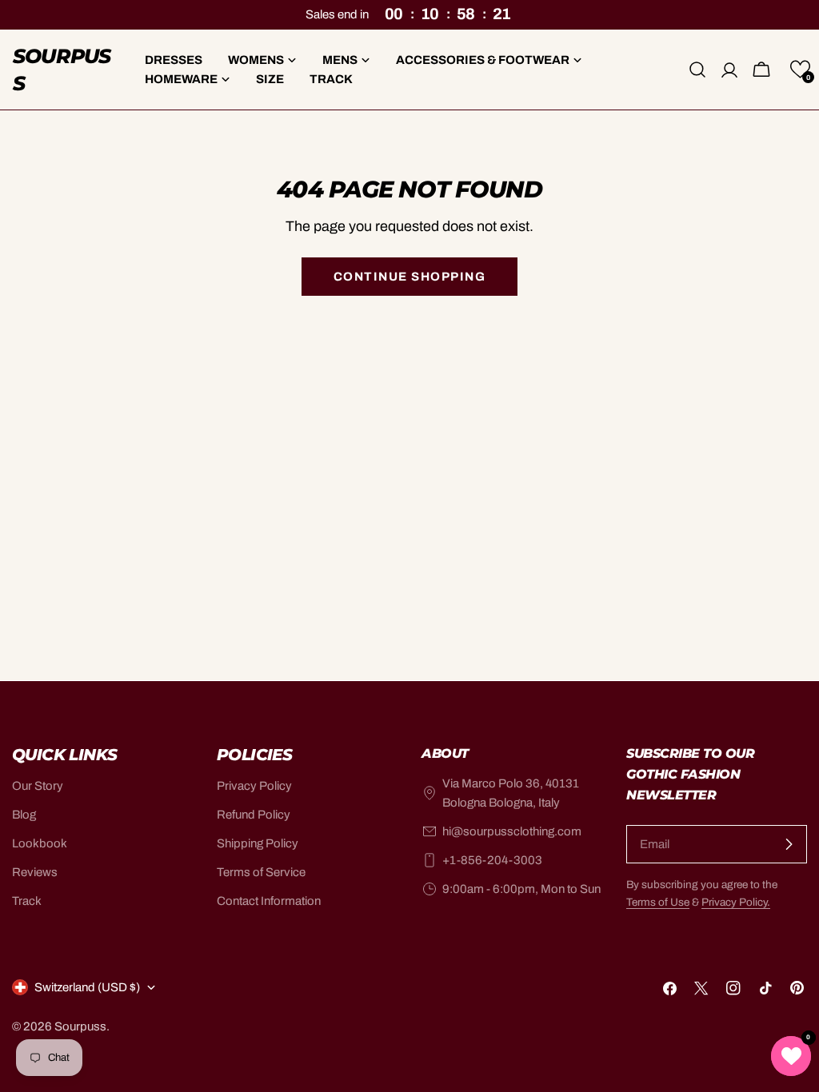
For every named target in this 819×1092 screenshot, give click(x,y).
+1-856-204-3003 (492, 860)
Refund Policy (253, 814)
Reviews (35, 872)
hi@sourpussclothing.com (511, 831)
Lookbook (39, 843)
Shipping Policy (257, 843)
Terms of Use (657, 902)
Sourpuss (62, 69)
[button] (800, 69)
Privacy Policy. (735, 902)
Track (27, 901)
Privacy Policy (254, 785)
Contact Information (269, 901)
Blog (24, 814)
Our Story (37, 785)
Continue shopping (410, 276)
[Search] (697, 70)
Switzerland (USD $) (87, 987)
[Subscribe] (788, 844)
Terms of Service (261, 872)
